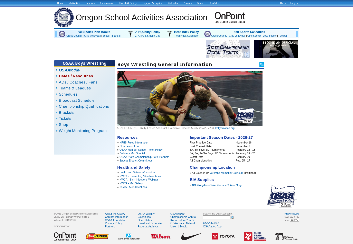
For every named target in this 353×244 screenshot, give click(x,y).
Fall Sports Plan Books (93, 32)
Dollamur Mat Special (132, 153)
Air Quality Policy (147, 32)
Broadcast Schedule (77, 100)
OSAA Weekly (146, 213)
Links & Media (178, 226)
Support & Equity (152, 3)
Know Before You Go (182, 220)
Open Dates (145, 220)
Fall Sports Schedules (249, 32)
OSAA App (212, 226)
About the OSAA (115, 213)
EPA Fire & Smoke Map (147, 35)
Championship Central (183, 216)
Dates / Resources (76, 76)
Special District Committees (136, 160)
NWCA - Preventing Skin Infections (140, 176)
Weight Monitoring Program (83, 131)
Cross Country (74, 35)
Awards (188, 3)
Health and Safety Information (137, 172)
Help (283, 3)
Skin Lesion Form (130, 146)
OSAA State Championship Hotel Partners (144, 156)
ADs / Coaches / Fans (78, 82)
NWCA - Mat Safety (131, 183)
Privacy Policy (113, 223)
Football (116, 35)
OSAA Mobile (211, 223)
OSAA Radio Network (183, 223)
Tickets (65, 118)
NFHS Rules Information (134, 142)
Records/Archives (148, 226)
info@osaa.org (292, 213)
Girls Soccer (254, 35)
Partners (110, 226)
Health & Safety (128, 3)
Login (294, 3)
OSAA (177, 213)
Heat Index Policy (186, 32)
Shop (63, 124)
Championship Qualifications (84, 106)
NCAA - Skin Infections (133, 187)
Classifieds (144, 216)
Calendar (173, 3)
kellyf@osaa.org (225, 128)
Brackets (66, 112)
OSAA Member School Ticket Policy (141, 149)
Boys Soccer (270, 35)
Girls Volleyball (92, 35)
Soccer (106, 35)
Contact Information (116, 216)
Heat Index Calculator (186, 35)
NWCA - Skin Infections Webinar (139, 179)
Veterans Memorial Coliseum (227, 172)
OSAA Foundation (115, 220)
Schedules (68, 94)
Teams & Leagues (75, 88)
